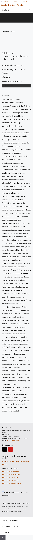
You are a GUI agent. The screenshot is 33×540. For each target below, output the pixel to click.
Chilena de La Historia (11, 474)
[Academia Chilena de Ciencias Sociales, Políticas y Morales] (17, 3)
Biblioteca (6, 526)
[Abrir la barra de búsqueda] (30, 10)
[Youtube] (10, 449)
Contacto (5, 532)
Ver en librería (9, 86)
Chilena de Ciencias (10, 477)
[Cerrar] (3, 537)
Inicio (4, 520)
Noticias (17, 526)
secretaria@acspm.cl (13, 440)
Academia (14, 520)
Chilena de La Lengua (10, 471)
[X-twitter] (4, 449)
